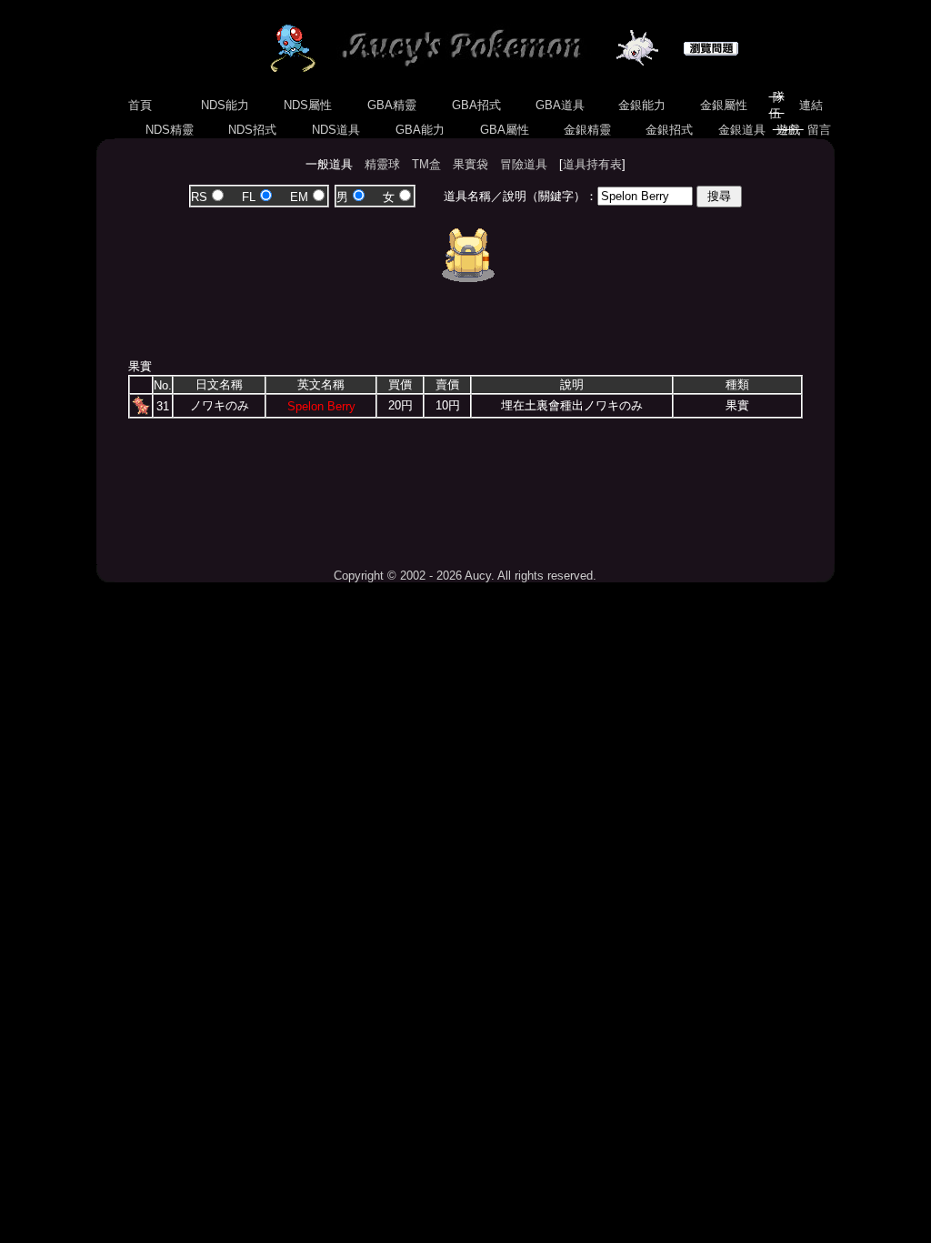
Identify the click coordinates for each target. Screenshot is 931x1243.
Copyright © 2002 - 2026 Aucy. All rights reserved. (465, 575)
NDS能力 (225, 105)
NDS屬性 (307, 105)
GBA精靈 (392, 105)
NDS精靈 (169, 129)
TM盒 (426, 164)
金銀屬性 (723, 105)
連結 (811, 105)
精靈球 (382, 164)
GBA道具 (560, 105)
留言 (819, 129)
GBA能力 (420, 129)
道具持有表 (592, 164)
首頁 (140, 105)
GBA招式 (476, 105)
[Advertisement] (465, 487)
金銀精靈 (587, 129)
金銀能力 (642, 105)
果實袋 (470, 164)
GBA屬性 (504, 129)
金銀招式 (669, 129)
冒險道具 (523, 164)
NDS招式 (252, 129)
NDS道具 (336, 129)
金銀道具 (742, 129)
